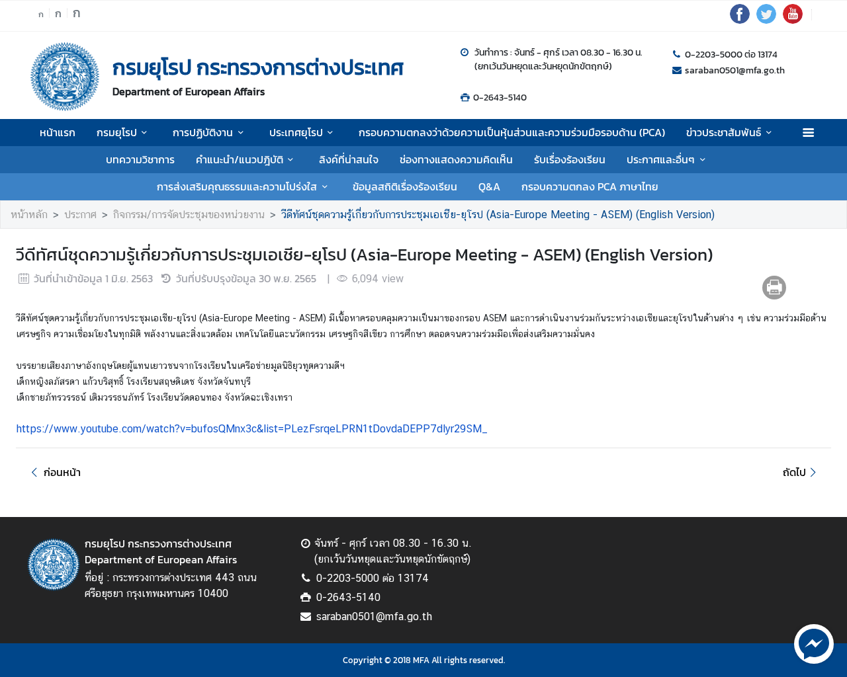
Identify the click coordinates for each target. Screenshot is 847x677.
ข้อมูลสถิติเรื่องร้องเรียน (405, 186)
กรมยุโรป (117, 132)
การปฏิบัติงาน (203, 132)
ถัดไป (794, 472)
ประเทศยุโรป (296, 132)
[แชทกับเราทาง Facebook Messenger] (813, 643)
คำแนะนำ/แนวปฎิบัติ (239, 159)
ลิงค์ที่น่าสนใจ (349, 159)
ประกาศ (80, 214)
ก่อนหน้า (62, 472)
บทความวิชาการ (140, 159)
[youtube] (793, 20)
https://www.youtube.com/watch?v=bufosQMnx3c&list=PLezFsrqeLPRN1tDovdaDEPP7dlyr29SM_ (252, 428)
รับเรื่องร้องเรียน (569, 159)
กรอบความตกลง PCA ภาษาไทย (589, 186)
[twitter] (766, 20)
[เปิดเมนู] (807, 132)
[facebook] (740, 20)
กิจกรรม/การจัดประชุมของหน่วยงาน (189, 214)
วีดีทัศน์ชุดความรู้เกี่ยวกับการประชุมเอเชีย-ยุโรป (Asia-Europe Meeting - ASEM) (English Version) (498, 214)
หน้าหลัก (29, 214)
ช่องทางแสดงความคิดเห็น (456, 159)
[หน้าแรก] (64, 76)
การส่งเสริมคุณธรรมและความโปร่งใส (237, 186)
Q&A (489, 186)
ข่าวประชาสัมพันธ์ (723, 132)
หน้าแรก (57, 132)
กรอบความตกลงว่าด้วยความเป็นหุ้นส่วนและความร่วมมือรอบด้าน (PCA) (512, 132)
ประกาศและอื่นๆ (661, 159)
